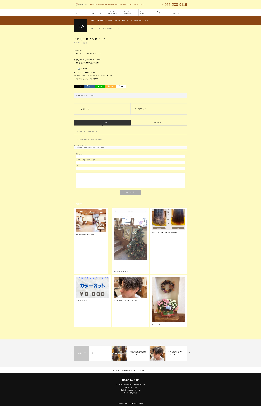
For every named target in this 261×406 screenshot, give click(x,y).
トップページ (117, 370)
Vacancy (143, 12)
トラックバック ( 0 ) (158, 122)
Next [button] (190, 353)
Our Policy (128, 12)
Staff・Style (112, 12)
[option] (92, 353)
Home (78, 12)
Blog (158, 12)
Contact (176, 12)
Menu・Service (97, 12)
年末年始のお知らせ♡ (175, 353)
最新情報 (85, 43)
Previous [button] (71, 353)
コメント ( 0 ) (102, 122)
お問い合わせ (127, 370)
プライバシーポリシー (141, 370)
